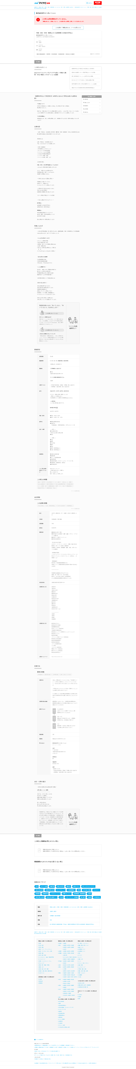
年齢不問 (52, 886)
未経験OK (61, 1021)
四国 (60, 985)
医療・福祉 (41, 953)
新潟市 (65, 963)
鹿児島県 (65, 993)
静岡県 (69, 967)
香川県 (69, 985)
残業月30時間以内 (72, 924)
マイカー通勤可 (62, 1019)
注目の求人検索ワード (52, 897)
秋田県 (65, 947)
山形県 (69, 947)
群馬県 (72, 951)
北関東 (60, 951)
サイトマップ (52, 1063)
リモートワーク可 (62, 1009)
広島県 (65, 981)
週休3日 (68, 886)
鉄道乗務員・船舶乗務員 (79, 893)
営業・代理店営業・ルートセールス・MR (55, 7)
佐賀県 (69, 989)
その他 (79, 976)
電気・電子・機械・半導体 (44, 965)
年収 (47, 1047)
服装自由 (60, 1017)
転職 (36, 1051)
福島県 (72, 947)
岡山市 (65, 983)
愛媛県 (72, 985)
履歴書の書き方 (38, 1045)
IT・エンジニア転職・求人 (40, 1055)
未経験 (89, 897)
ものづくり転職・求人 (51, 1055)
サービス (80, 955)
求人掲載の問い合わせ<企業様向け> (70, 1063)
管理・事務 (41, 947)
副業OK (60, 1011)
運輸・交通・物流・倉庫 (83, 970)
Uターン (73, 1045)
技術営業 (38, 893)
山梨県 (69, 961)
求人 (39, 1051)
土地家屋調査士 (71, 890)
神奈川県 (65, 955)
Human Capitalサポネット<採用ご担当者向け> (88, 1063)
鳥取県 (65, 979)
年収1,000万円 (60, 886)
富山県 (65, 965)
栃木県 (69, 951)
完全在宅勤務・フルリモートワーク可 (66, 1007)
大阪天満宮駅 (57, 915)
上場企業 (60, 1023)
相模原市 (73, 959)
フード (79, 961)
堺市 (72, 976)
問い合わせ (59, 1063)
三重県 (65, 969)
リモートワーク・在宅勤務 (72, 897)
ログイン (90, 3)
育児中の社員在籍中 (80, 924)
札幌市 (65, 943)
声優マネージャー (67, 893)
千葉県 (69, 953)
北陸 (60, 965)
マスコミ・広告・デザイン (83, 963)
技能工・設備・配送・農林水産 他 (45, 970)
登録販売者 (45, 893)
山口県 (69, 981)
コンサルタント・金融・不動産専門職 (46, 957)
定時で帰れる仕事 (40, 897)
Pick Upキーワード (46, 1051)
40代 (37, 886)
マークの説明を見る (76, 490)
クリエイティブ (42, 959)
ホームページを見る (57, 744)
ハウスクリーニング (55, 893)
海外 (60, 997)
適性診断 (67, 1045)
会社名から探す (81, 983)
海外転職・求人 (69, 1055)
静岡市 (65, 970)
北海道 (60, 943)
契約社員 (41, 981)
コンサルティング (81, 967)
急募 (60, 1003)
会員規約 (36, 1063)
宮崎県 (72, 991)
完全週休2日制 (61, 1013)
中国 (60, 979)
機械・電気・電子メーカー (83, 945)
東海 (60, 967)
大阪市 (54, 911)
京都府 (69, 972)
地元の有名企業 (39, 890)
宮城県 (72, 945)
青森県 (65, 945)
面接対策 (60, 1047)
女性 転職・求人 (60, 1055)
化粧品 (89, 893)
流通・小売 (80, 959)
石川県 (69, 965)
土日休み (80, 994)
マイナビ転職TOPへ (40, 1039)
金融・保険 (80, 965)
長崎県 (72, 989)
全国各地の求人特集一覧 (83, 987)
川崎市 (69, 959)
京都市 (65, 976)
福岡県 (65, 989)
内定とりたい (76, 886)
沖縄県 (69, 993)
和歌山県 (73, 974)
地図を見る (55, 753)
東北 (60, 945)
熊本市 (73, 995)
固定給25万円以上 (90, 924)
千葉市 (70, 957)
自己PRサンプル (55, 1045)
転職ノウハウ (66, 1047)
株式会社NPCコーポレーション (80, 7)
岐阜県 (65, 967)
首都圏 (60, 953)
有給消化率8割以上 (62, 1005)
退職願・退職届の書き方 (39, 1047)
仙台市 (65, 949)
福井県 (72, 965)
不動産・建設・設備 (82, 969)
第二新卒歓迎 (53, 924)
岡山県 (72, 979)
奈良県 (69, 974)
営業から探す (41, 7)
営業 (45, 7)
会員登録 (98, 3)
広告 (51, 920)
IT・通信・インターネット (83, 943)
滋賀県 (65, 972)
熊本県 (65, 991)
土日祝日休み (97, 897)
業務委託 (41, 983)
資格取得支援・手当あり (61, 924)
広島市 (69, 983)
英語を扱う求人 (48, 1059)
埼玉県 (65, 953)
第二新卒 (83, 897)
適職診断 (51, 1047)
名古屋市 (73, 970)
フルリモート (97, 890)
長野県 (72, 961)
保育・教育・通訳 (42, 955)
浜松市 (69, 970)
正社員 (61, 897)
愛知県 (72, 967)
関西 (60, 972)
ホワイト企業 (44, 886)
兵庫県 (65, 974)
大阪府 (51, 911)
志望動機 (62, 1045)
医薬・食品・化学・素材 (44, 969)
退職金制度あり (62, 1015)
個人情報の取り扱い (44, 1063)
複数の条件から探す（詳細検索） (84, 985)
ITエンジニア (41, 963)
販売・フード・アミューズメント (45, 949)
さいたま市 (66, 957)
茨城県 (65, 951)
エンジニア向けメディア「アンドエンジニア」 (90, 1047)
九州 (60, 989)
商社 (79, 953)
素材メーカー (81, 947)
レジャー (80, 957)
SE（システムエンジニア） (89, 886)
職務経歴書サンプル (47, 1045)
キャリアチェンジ (61, 890)
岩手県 (69, 945)
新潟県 (65, 961)
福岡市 (69, 995)
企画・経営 (41, 945)
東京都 (72, 953)
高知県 (65, 987)
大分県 (69, 991)
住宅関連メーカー (81, 949)
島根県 (69, 979)
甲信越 (60, 961)
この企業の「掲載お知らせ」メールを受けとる (68, 27)
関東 (79, 890)
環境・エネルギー (81, 972)
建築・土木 (41, 967)
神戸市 (75, 976)
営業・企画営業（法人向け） (69, 7)
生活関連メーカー (81, 951)
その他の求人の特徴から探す (64, 1027)
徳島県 (65, 985)
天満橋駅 (52, 915)
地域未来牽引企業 (50, 890)
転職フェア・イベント (75, 1047)
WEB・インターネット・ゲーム (45, 961)
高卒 (79, 998)
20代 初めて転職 (86, 890)
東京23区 (75, 957)
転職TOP (36, 7)
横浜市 (65, 959)
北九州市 (65, 995)
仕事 (56, 1047)
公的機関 (80, 974)
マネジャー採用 (62, 1025)
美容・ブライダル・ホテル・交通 (45, 951)
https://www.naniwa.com (57, 656)
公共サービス (41, 972)
